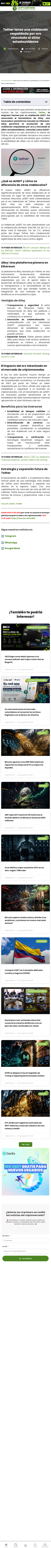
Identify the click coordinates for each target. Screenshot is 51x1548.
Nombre (5, 1236)
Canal (35, 1547)
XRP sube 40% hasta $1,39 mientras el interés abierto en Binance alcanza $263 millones (25, 817)
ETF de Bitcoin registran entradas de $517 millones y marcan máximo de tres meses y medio (24, 1125)
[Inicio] (6, 1544)
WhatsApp (11, 542)
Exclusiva (27, 51)
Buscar (16, 1547)
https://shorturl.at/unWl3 (23, 518)
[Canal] (35, 1544)
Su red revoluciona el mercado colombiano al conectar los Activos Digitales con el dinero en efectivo (23, 712)
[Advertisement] (25, 581)
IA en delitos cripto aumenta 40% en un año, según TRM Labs (24, 869)
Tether (41, 112)
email (4, 1246)
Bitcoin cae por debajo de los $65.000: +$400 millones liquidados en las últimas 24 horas (25, 250)
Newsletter (45, 1547)
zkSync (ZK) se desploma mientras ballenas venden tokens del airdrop (25, 458)
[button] (46, 102)
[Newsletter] (45, 1544)
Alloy (5, 504)
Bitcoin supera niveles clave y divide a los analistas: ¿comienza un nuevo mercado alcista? (25, 920)
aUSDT (12, 504)
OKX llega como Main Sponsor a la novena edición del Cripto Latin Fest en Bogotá (24, 659)
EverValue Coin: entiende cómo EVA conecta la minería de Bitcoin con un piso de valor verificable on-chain (23, 1023)
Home (3, 80)
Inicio (6, 1547)
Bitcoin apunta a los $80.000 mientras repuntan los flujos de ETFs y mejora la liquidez (24, 765)
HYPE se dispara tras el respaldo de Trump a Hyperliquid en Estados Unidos (24, 1074)
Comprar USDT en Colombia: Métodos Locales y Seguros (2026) (24, 971)
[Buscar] (15, 1544)
